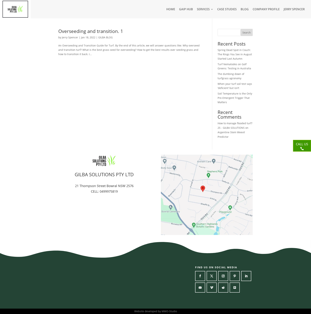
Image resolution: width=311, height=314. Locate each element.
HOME (170, 9)
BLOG (245, 9)
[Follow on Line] (235, 287)
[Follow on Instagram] (223, 276)
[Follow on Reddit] (223, 287)
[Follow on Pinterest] (235, 276)
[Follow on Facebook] (200, 276)
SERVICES (203, 9)
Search (246, 32)
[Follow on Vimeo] (212, 287)
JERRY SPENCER (294, 9)
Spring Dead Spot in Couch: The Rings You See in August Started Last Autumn (235, 54)
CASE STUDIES (227, 9)
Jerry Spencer (70, 37)
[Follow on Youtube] (200, 287)
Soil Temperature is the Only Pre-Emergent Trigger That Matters (235, 98)
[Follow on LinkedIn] (246, 276)
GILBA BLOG (105, 37)
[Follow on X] (212, 276)
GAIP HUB (186, 9)
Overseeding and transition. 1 (90, 31)
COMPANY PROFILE (266, 9)
